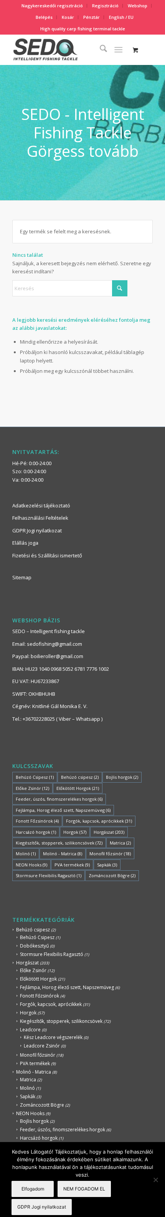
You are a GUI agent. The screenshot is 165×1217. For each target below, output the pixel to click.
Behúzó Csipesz (35, 777)
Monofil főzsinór (110, 853)
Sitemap (21, 577)
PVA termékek (72, 865)
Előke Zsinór (32, 788)
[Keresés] (99, 49)
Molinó (26, 853)
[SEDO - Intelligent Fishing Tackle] (68, 49)
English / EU (121, 17)
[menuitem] (52, 6)
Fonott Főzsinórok (37, 821)
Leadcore (30, 1029)
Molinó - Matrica (62, 853)
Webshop (137, 5)
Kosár (68, 17)
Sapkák (107, 865)
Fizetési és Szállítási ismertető (47, 555)
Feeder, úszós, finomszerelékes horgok (59, 799)
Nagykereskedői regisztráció (52, 5)
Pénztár (91, 17)
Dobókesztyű (34, 946)
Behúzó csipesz (80, 777)
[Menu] (118, 49)
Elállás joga (25, 542)
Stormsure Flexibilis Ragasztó (48, 875)
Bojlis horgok (122, 777)
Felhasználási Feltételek (40, 517)
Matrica (120, 843)
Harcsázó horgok (36, 832)
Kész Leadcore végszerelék (53, 1037)
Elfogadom (32, 1189)
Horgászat (109, 832)
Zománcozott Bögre (112, 875)
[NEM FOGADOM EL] (155, 1180)
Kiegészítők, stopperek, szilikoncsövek (59, 843)
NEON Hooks (31, 865)
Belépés (44, 17)
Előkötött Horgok (77, 788)
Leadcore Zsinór (42, 1045)
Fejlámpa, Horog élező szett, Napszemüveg (63, 810)
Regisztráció (105, 5)
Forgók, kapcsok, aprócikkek (99, 821)
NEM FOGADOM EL (84, 1189)
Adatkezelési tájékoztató (41, 505)
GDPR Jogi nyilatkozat (37, 530)
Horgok (74, 832)
